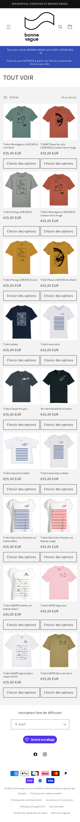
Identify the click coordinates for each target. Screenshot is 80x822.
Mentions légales (60, 812)
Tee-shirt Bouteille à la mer (56, 408)
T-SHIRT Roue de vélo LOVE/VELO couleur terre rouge (58, 146)
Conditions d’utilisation (59, 799)
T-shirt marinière (50, 344)
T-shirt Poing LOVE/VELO (17, 212)
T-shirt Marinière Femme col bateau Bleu (19, 539)
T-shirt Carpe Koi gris (15, 408)
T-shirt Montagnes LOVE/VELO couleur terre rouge (58, 213)
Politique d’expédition (32, 806)
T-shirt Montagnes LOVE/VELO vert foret (20, 146)
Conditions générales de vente (30, 812)
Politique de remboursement (46, 793)
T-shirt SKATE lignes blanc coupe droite (18, 675)
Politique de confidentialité (26, 799)
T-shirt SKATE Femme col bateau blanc (17, 607)
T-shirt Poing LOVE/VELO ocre (20, 279)
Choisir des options (21, 163)
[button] (8, 27)
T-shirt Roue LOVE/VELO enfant (58, 279)
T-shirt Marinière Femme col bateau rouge (57, 539)
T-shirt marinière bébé (16, 473)
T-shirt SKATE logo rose (54, 605)
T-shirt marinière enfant (54, 473)
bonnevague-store (23, 788)
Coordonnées (56, 806)
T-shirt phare (10, 344)
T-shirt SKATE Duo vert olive (56, 673)
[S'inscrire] (64, 724)
